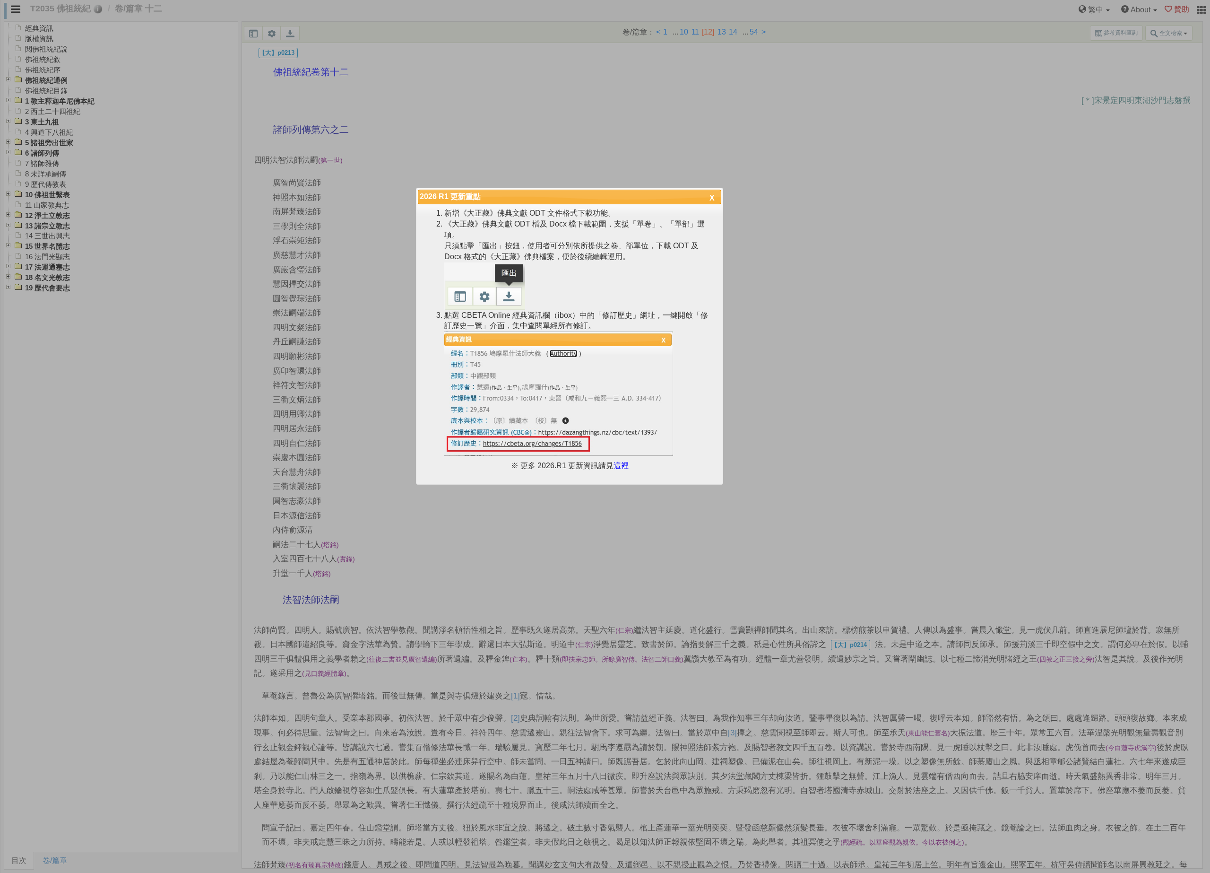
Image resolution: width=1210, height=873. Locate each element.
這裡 (621, 466)
